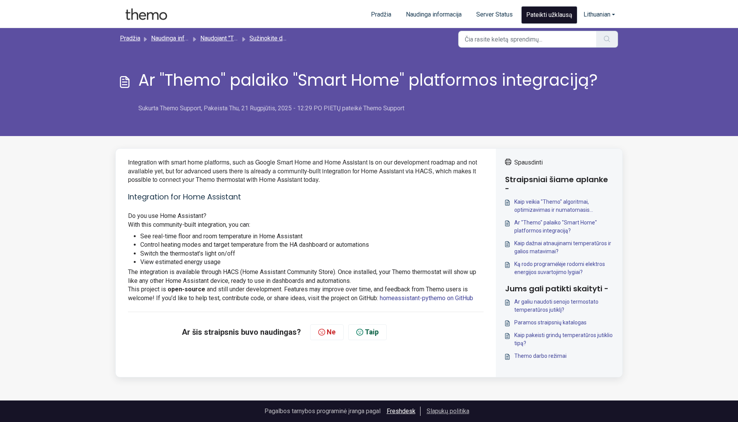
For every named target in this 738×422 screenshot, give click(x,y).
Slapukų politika (448, 411)
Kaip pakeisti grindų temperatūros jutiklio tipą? (563, 339)
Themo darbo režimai (540, 356)
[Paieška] (607, 39)
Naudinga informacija (434, 14)
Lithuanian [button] (596, 14)
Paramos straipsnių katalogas (550, 322)
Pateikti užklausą (549, 14)
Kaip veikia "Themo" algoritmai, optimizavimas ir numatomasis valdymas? (552, 206)
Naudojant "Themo (224, 38)
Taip (372, 332)
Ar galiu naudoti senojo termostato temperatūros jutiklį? (556, 306)
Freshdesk (401, 411)
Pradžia (381, 14)
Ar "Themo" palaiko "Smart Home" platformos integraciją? (555, 226)
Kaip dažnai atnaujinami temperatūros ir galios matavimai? (562, 247)
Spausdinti (528, 162)
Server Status (494, 14)
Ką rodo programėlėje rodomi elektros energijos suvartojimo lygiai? (559, 268)
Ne (331, 332)
